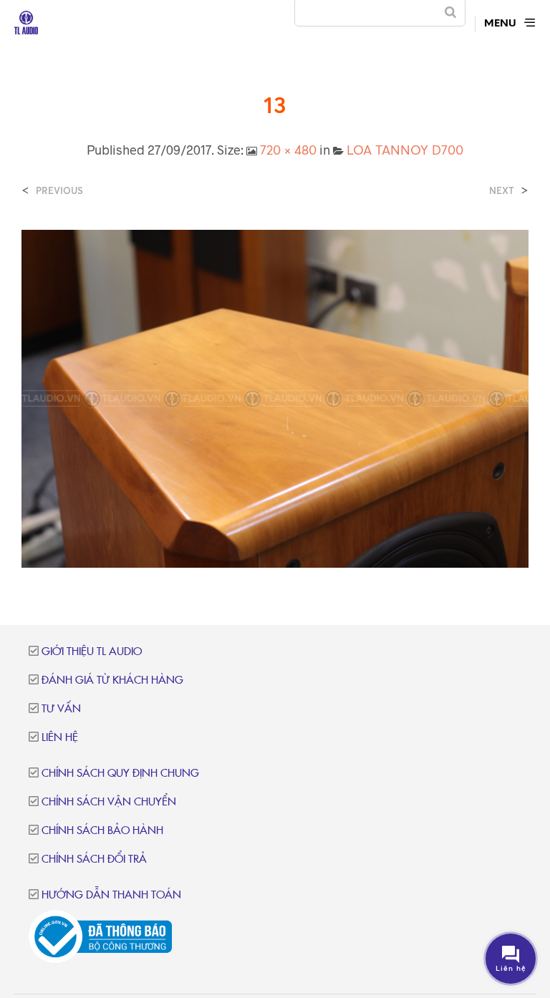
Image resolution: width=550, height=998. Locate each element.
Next (501, 190)
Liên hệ (60, 738)
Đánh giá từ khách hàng (112, 680)
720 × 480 (288, 150)
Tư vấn (61, 709)
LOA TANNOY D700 (405, 150)
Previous (59, 190)
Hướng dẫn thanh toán (111, 895)
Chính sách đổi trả (94, 859)
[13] (275, 397)
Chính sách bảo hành (102, 831)
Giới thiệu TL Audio (92, 652)
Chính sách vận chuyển (109, 802)
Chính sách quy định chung (120, 773)
